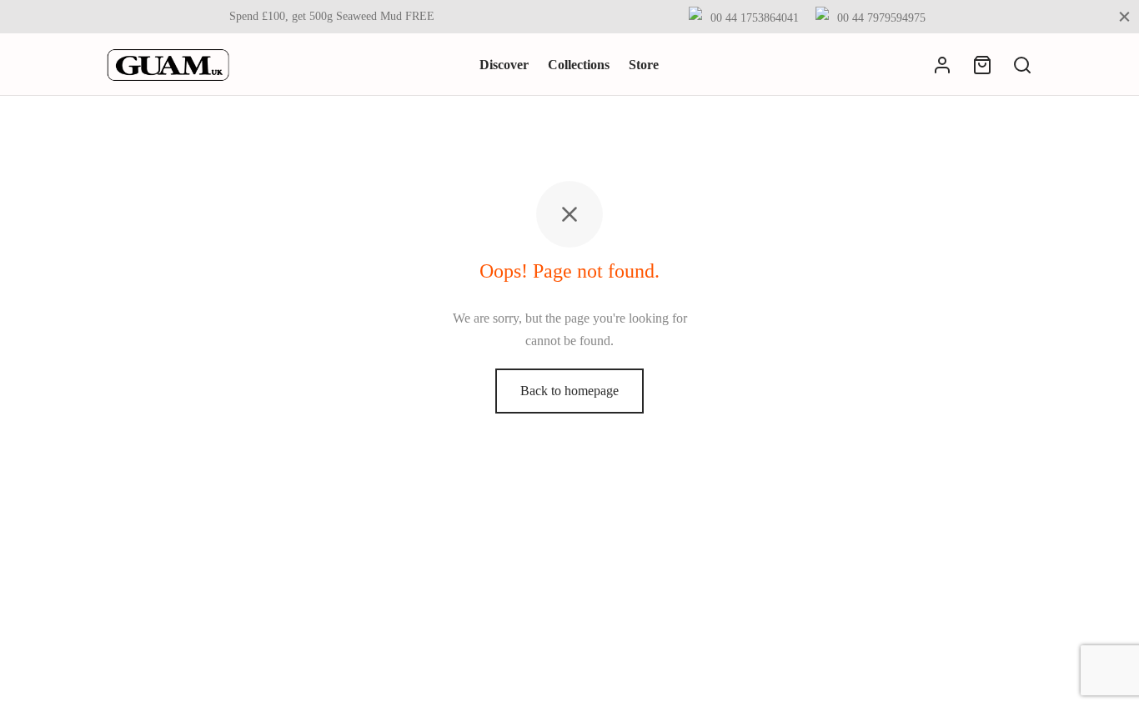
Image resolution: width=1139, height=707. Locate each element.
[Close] (1124, 16)
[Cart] (982, 65)
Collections (579, 65)
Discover (504, 65)
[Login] (942, 65)
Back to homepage (569, 391)
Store (644, 65)
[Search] (1022, 65)
